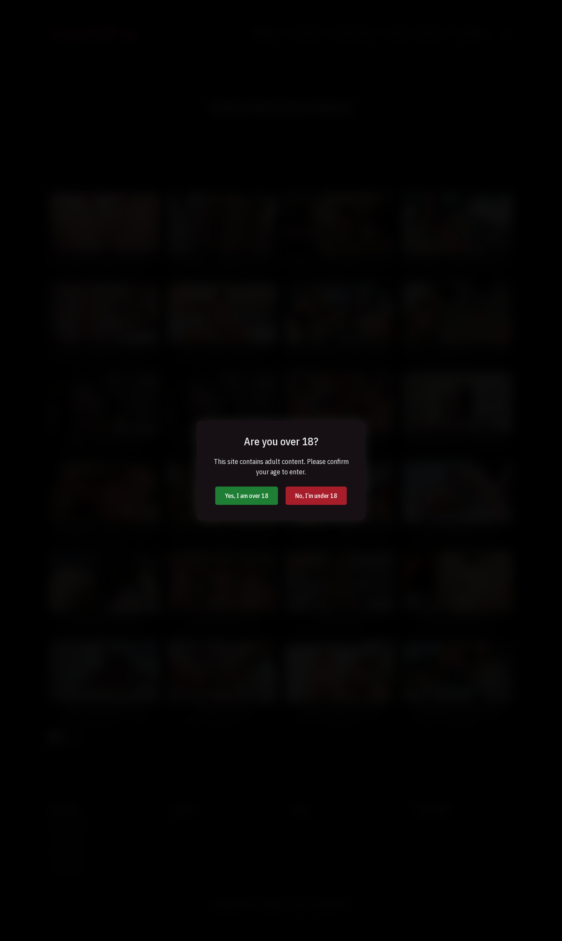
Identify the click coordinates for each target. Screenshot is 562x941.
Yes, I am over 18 (246, 496)
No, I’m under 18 (316, 496)
